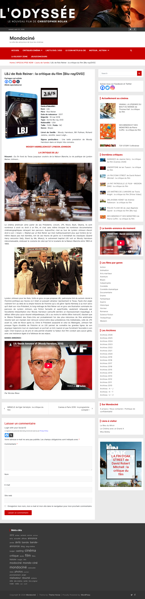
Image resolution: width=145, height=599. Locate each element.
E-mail (7, 485)
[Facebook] (6, 81)
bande (25, 542)
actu (11, 538)
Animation (104, 270)
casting (20, 551)
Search (139, 73)
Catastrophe (105, 283)
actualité (17, 538)
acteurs (23, 535)
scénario (34, 578)
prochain (26, 572)
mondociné (18, 567)
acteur (17, 535)
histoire (13, 559)
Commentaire (11, 444)
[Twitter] (10, 81)
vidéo (17, 584)
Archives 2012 (106, 379)
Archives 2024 (106, 341)
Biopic (102, 280)
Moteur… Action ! (98, 50)
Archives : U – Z (107, 395)
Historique (104, 305)
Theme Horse (54, 595)
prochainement (15, 575)
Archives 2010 (106, 385)
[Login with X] (11, 435)
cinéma (30, 550)
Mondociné (22, 38)
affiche (24, 538)
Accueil (15, 50)
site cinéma (18, 581)
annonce (32, 538)
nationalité (31, 568)
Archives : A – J (106, 388)
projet (24, 575)
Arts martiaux (106, 273)
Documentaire (106, 292)
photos (19, 571)
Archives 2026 (106, 335)
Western (103, 321)
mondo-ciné (30, 562)
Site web (8, 495)
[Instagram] (112, 87)
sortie (25, 581)
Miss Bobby (105, 432)
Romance (104, 311)
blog (23, 546)
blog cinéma (30, 546)
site (11, 581)
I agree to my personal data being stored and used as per (27, 431)
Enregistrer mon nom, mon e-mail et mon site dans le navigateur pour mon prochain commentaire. (50, 506)
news (11, 572)
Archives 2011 (106, 382)
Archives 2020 (106, 354)
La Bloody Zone (19, 56)
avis (18, 542)
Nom (7, 474)
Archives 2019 (106, 357)
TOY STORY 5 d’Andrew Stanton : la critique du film (129, 127)
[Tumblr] (18, 81)
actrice (29, 535)
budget (12, 551)
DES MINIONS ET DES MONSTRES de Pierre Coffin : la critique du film (130, 106)
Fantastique (105, 299)
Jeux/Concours (39, 56)
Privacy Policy (44, 431)
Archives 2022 (106, 347)
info (24, 559)
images (19, 559)
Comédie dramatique (109, 289)
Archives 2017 (106, 363)
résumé (26, 578)
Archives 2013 (106, 376)
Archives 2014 (106, 373)
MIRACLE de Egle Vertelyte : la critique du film (25, 408)
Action (103, 267)
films (33, 556)
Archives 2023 (106, 344)
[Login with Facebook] (7, 435)
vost (21, 584)
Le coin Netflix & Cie (75, 50)
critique (14, 555)
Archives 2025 (106, 338)
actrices (35, 535)
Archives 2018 (106, 360)
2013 (12, 535)
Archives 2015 (106, 369)
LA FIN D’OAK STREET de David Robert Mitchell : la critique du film (114, 465)
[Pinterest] (14, 81)
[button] (114, 484)
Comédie (104, 286)
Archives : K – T (106, 392)
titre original (33, 581)
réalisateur (15, 578)
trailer (12, 584)
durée (22, 556)
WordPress (85, 595)
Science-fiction (106, 314)
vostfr (25, 584)
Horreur (103, 308)
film (28, 555)
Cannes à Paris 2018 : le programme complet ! (73, 408)
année (12, 543)
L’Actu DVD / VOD (54, 50)
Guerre (103, 302)
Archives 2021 (106, 351)
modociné (16, 562)
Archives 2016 (106, 366)
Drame (103, 295)
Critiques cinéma (31, 50)
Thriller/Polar (105, 318)
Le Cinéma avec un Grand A (112, 428)
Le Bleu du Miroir (107, 425)
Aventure (104, 276)
